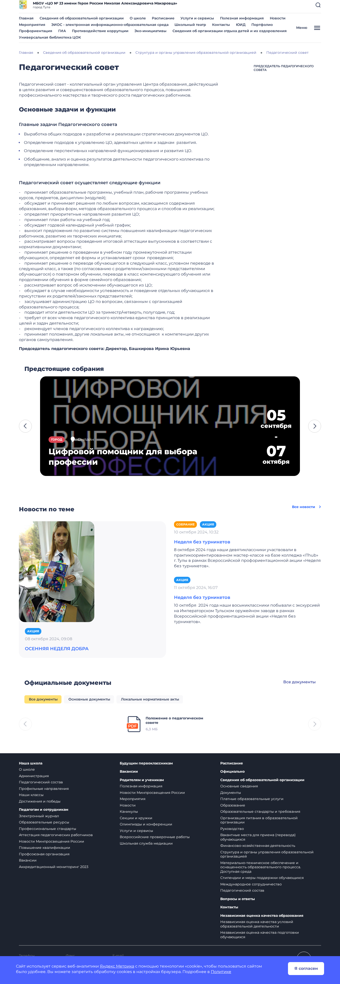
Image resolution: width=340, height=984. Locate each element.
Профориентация (35, 31)
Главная (26, 18)
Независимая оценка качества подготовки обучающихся (259, 934)
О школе (138, 18)
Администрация (34, 776)
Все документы (299, 682)
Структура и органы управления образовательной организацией (267, 854)
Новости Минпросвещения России (51, 841)
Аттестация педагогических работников (56, 835)
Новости (277, 18)
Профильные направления (44, 788)
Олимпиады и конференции (146, 824)
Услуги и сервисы (197, 18)
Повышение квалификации (44, 847)
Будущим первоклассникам (146, 763)
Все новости (303, 507)
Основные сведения (239, 786)
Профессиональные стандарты (47, 828)
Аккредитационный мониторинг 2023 (53, 867)
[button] (318, 5)
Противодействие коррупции (100, 31)
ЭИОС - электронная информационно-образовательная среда (110, 24)
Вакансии (28, 860)
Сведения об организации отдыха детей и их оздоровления (229, 31)
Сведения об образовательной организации (82, 18)
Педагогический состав (41, 782)
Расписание (163, 18)
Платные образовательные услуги (251, 799)
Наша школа (30, 763)
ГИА (62, 31)
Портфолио (262, 24)
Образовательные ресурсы (44, 822)
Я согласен (306, 968)
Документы (230, 792)
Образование (232, 805)
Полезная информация (242, 18)
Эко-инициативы (150, 31)
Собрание (185, 524)
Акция (33, 631)
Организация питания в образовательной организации (259, 820)
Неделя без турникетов (202, 542)
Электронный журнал (39, 816)
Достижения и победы (39, 801)
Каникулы (129, 811)
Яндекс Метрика (117, 966)
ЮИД (240, 24)
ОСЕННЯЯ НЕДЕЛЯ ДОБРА (57, 648)
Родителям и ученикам (142, 780)
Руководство (232, 828)
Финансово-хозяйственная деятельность (257, 845)
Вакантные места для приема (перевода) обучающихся (258, 837)
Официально (232, 771)
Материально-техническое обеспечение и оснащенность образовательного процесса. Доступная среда (260, 867)
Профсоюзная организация (44, 854)
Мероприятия (32, 24)
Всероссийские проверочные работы (155, 837)
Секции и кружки (136, 818)
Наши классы (31, 795)
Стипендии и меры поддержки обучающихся (262, 877)
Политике (221, 971)
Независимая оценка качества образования (261, 916)
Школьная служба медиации (146, 843)
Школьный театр (190, 24)
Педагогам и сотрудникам (43, 810)
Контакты (221, 24)
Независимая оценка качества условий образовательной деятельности (256, 924)
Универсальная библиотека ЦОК (50, 37)
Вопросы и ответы (237, 899)
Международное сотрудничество (251, 884)
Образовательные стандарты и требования (260, 811)
